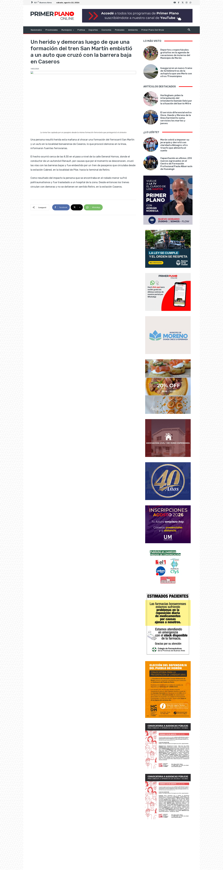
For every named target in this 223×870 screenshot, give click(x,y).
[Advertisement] (168, 845)
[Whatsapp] (191, 3)
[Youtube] (175, 3)
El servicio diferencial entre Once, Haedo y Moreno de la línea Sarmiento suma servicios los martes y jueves (176, 118)
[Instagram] (187, 3)
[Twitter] (183, 3)
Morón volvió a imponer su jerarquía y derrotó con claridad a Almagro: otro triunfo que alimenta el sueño (174, 145)
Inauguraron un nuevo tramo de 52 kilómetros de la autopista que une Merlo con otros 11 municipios (176, 72)
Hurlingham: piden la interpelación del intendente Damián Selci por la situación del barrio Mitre (176, 99)
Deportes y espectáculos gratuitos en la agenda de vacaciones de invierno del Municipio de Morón (175, 53)
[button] (189, 30)
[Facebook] (179, 3)
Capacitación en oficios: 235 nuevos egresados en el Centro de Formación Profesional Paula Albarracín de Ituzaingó (176, 163)
